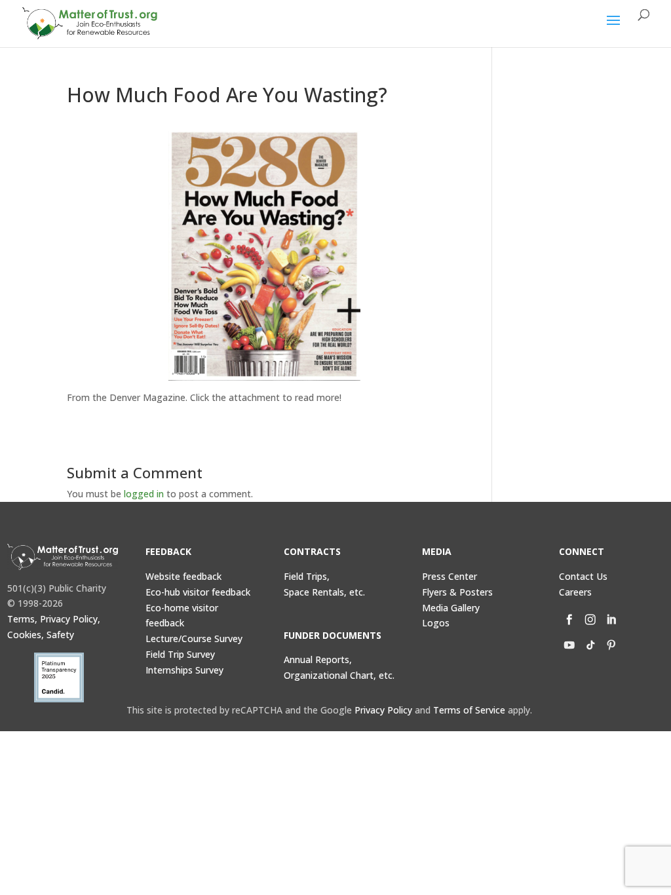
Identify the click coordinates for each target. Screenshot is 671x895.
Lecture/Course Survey (193, 638)
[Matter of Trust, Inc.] (62, 557)
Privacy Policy (383, 710)
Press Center (449, 576)
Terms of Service (469, 710)
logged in (144, 493)
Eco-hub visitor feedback (197, 592)
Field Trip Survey (180, 654)
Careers (575, 592)
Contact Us (583, 576)
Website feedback (183, 576)
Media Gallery (451, 607)
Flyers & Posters (457, 592)
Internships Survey (184, 670)
